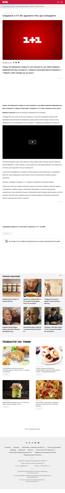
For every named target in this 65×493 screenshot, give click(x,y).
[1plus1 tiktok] (32, 442)
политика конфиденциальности (20, 452)
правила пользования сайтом (45, 452)
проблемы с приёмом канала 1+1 (33, 447)
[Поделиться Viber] (18, 62)
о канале (7, 447)
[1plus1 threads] (29, 442)
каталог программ (54, 447)
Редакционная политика (32, 455)
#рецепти (6, 374)
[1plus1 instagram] (26, 442)
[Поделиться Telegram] (13, 62)
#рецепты (7, 233)
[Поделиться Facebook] (16, 62)
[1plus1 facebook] (35, 442)
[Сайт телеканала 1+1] (5, 2)
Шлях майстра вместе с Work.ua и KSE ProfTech (30, 6)
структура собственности (45, 450)
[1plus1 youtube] (38, 442)
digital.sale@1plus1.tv (32, 477)
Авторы (30, 450)
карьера (13, 450)
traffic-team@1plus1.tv (32, 481)
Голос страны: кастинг (9, 6)
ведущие (22, 450)
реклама (16, 447)
